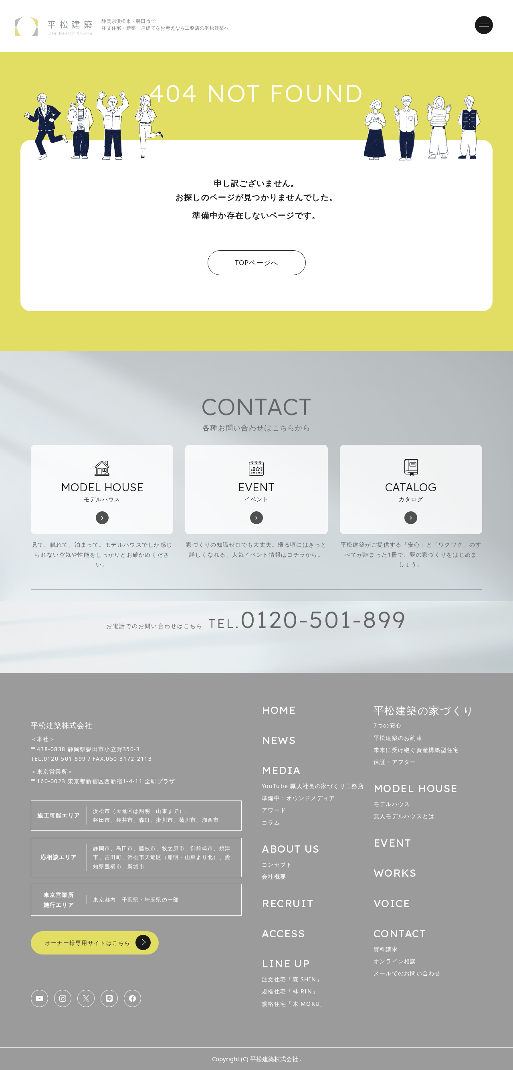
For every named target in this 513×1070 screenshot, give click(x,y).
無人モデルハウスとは (404, 816)
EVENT (393, 842)
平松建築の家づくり (424, 710)
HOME (279, 710)
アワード (274, 810)
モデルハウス (392, 804)
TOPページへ (257, 262)
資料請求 (386, 949)
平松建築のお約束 (398, 738)
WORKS (395, 873)
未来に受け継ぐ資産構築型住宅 (416, 750)
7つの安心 (388, 725)
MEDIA (281, 770)
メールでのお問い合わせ (407, 973)
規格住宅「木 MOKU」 (294, 1003)
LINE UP (286, 963)
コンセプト (277, 864)
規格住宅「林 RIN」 (290, 991)
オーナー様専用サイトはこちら (88, 942)
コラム (271, 822)
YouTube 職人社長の (313, 786)
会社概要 (274, 876)
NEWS (279, 740)
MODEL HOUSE (416, 788)
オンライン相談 (395, 961)
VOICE (392, 903)
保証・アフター (395, 762)
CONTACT (400, 933)
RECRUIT (287, 903)
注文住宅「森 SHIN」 (292, 979)
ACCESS (283, 933)
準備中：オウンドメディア (298, 798)
